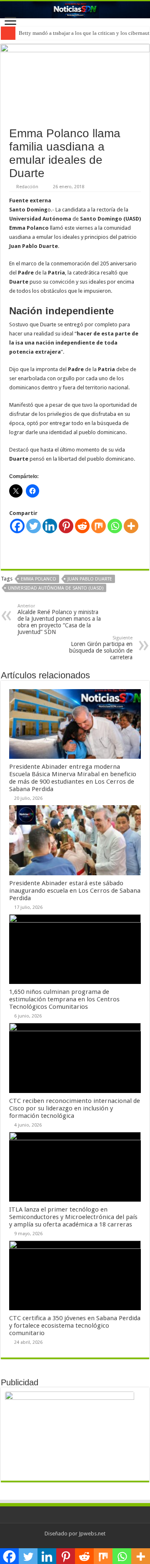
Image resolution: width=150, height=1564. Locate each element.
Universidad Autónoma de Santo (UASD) (55, 588)
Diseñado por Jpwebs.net (75, 1533)
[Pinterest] (66, 526)
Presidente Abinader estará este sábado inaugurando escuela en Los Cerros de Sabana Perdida (74, 890)
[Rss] (75, 1544)
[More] (131, 526)
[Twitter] (33, 526)
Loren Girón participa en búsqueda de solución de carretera (100, 648)
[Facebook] (17, 526)
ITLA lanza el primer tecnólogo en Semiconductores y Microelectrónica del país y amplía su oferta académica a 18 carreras (73, 1217)
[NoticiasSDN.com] (75, 9)
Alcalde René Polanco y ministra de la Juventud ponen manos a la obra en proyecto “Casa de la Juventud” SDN (59, 619)
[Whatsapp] (115, 526)
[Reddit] (82, 526)
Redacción (27, 186)
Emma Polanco (38, 579)
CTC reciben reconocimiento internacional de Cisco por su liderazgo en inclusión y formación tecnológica (74, 1108)
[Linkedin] (49, 526)
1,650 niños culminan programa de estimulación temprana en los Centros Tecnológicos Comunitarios (64, 999)
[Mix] (98, 526)
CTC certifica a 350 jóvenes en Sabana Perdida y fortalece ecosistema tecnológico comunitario (74, 1325)
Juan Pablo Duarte (90, 579)
